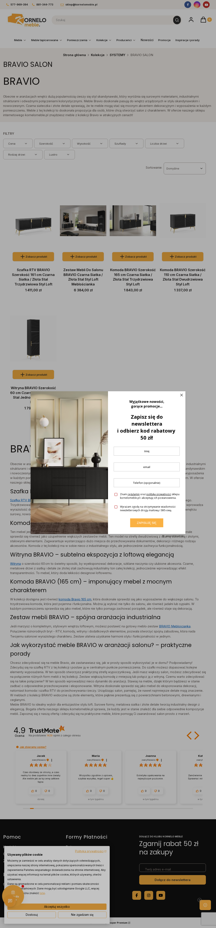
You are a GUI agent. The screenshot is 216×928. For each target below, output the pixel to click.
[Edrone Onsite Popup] (108, 464)
